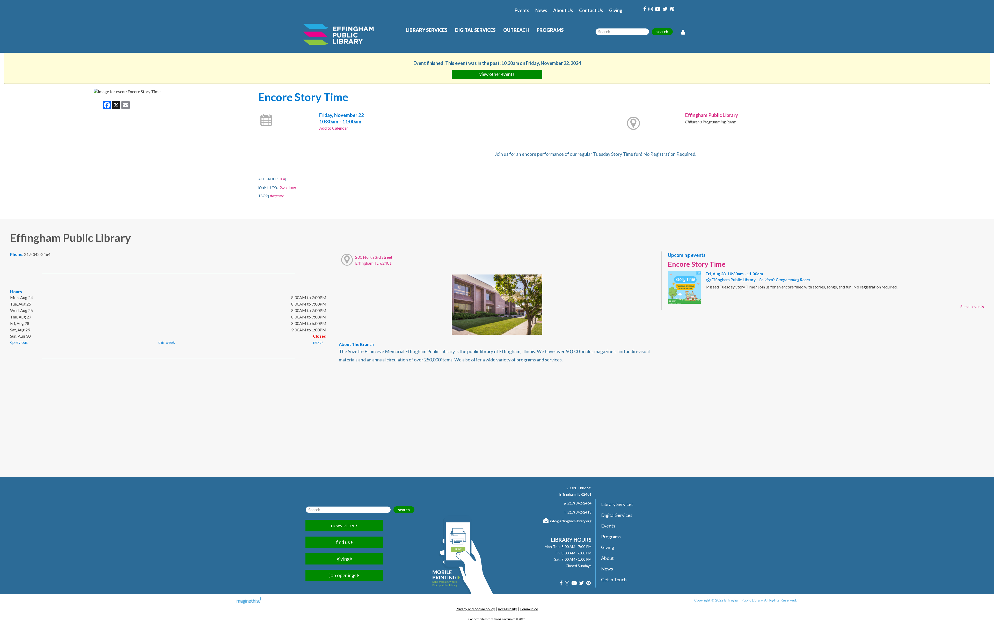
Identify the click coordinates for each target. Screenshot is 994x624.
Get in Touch (614, 579)
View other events (497, 74)
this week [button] (166, 342)
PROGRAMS (550, 30)
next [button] (317, 342)
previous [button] (20, 342)
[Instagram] (651, 9)
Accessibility (507, 609)
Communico (529, 609)
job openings (343, 575)
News (541, 10)
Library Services (617, 504)
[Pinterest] (672, 9)
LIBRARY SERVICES (426, 30)
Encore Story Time (697, 264)
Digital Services (616, 515)
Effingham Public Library (711, 115)
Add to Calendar (333, 127)
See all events (972, 306)
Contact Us (591, 10)
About (607, 558)
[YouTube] (657, 9)
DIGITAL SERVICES (475, 30)
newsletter (343, 525)
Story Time (288, 187)
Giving (616, 10)
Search (662, 31)
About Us (563, 10)
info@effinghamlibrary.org (570, 521)
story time (276, 196)
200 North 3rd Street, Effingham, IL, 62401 (374, 260)
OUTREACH (516, 30)
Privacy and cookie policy (475, 609)
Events (522, 10)
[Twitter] (665, 9)
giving (343, 559)
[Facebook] (644, 9)
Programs (611, 536)
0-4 (282, 179)
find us (343, 542)
